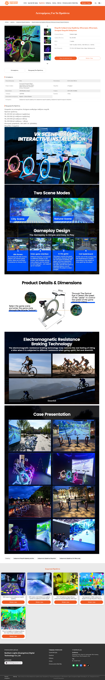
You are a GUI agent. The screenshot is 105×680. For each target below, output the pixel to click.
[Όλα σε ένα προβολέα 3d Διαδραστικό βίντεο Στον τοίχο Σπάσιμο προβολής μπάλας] (13, 618)
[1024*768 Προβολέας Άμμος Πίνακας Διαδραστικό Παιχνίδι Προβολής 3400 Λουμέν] (65, 584)
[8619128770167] (73, 665)
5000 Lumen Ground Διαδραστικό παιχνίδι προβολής (13, 597)
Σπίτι (25, 3)
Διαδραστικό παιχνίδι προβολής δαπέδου (24, 558)
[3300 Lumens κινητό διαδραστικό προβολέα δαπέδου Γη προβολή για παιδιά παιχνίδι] (39, 584)
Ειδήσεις (48, 3)
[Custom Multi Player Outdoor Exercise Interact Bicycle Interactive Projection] (22, 44)
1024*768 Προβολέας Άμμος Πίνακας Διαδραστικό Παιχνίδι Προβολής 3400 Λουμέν (65, 597)
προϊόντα (42, 3)
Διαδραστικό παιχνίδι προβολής (23, 22)
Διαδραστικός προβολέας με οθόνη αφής (70, 558)
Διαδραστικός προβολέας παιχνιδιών (47, 558)
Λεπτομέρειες (14, 70)
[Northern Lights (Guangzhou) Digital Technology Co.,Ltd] (11, 3)
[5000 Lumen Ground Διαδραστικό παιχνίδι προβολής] (13, 584)
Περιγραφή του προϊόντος (35, 70)
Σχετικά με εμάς (33, 3)
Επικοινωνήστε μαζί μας (70, 3)
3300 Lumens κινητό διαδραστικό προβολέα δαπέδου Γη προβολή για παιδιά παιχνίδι (39, 597)
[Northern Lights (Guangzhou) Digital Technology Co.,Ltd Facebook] (81, 665)
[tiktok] (88, 665)
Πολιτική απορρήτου (7, 677)
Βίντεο (59, 3)
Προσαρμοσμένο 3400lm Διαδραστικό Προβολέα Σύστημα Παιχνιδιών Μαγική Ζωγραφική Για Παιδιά (92, 598)
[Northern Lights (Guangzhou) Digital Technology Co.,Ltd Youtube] (84, 665)
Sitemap (15, 676)
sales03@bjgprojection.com (14, 662)
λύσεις (54, 3)
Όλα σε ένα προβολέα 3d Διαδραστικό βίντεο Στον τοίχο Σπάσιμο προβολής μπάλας (13, 632)
